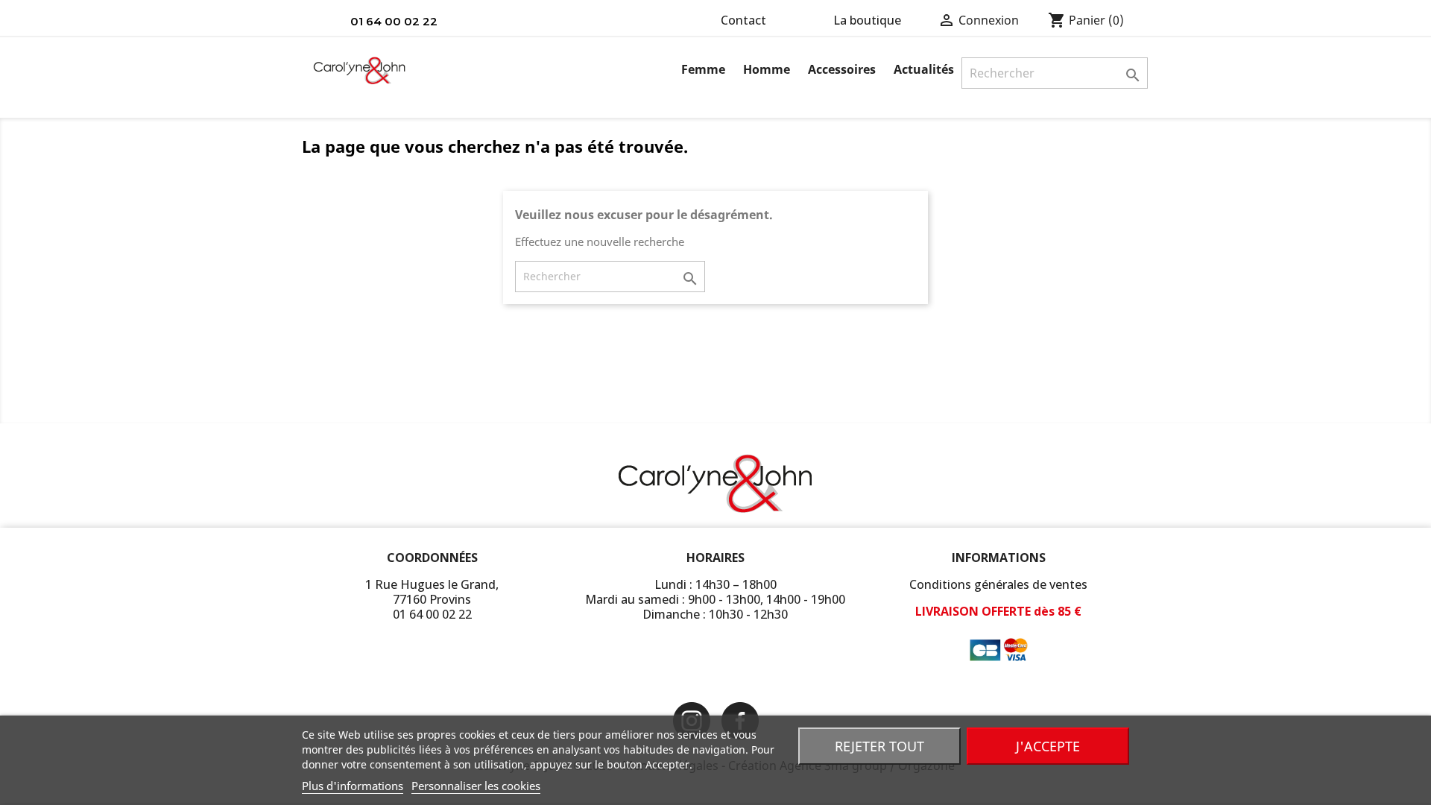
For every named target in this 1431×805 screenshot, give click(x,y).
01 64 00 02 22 (393, 21)
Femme (703, 69)
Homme (766, 69)
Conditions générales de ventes (998, 584)
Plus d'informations (352, 785)
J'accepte (1048, 746)
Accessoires (842, 69)
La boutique (867, 20)
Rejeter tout (879, 746)
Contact (743, 20)
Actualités (924, 69)
